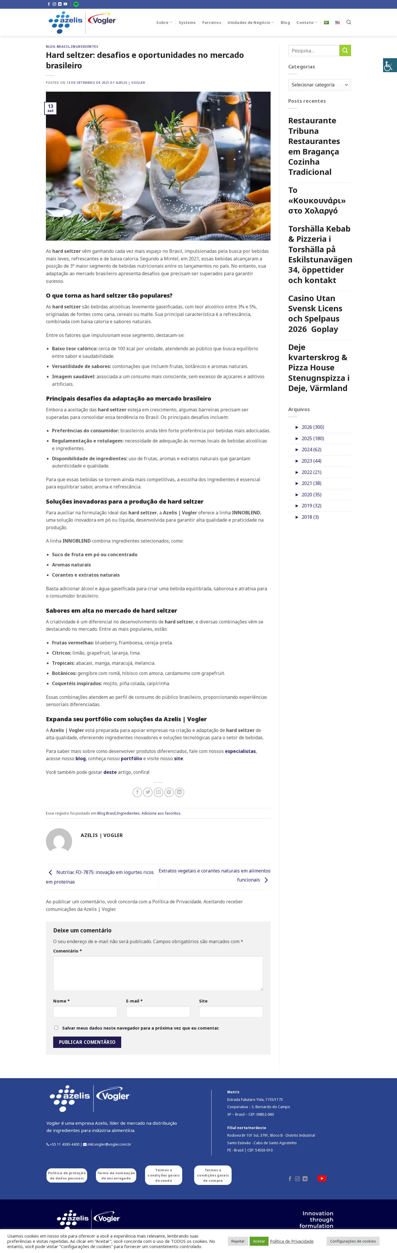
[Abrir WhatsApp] (382, 1238)
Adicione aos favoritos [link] (161, 813)
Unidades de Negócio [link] (249, 22)
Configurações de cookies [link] (353, 1241)
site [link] (178, 758)
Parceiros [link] (211, 22)
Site (203, 1001)
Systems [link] (187, 22)
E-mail (134, 1001)
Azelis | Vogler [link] (130, 82)
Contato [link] (305, 22)
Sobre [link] (162, 22)
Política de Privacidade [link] (292, 1241)
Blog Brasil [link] (58, 46)
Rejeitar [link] (238, 1241)
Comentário (67, 951)
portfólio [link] (131, 758)
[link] (390, 65)
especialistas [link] (240, 751)
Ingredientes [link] (85, 46)
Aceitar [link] (259, 1241)
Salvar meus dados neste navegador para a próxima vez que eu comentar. (140, 1028)
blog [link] (81, 758)
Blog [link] (285, 22)
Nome (61, 1001)
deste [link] (110, 772)
